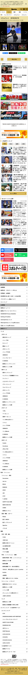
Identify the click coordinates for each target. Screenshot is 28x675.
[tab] (3, 12)
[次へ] (2, 32)
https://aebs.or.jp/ (5, 664)
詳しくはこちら (6, 6)
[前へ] (26, 32)
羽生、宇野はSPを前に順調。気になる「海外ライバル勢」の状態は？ (13, 41)
